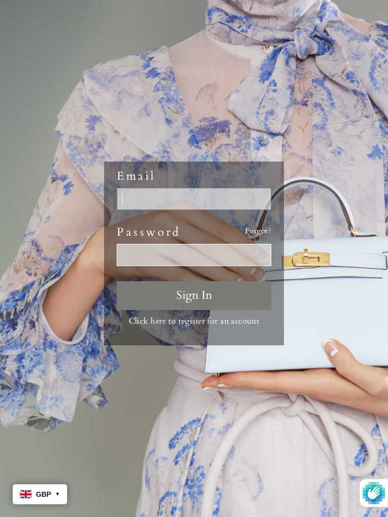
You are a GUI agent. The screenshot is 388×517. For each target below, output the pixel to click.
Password (149, 232)
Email (136, 176)
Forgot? (258, 231)
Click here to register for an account (194, 321)
